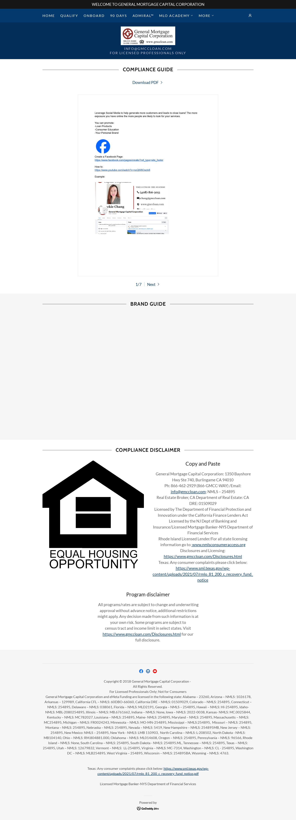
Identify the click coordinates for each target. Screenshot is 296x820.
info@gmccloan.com (188, 491)
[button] (176, 15)
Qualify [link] (69, 15)
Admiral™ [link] (143, 15)
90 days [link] (118, 15)
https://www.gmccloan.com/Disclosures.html (142, 634)
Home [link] (48, 15)
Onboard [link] (94, 15)
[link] (148, 35)
